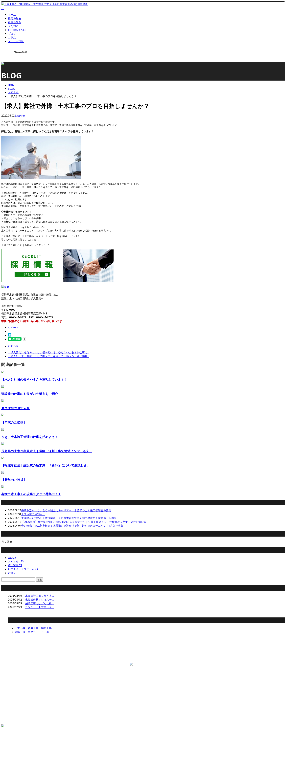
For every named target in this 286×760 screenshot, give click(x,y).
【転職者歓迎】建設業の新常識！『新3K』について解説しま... (45, 465)
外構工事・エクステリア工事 (32, 632)
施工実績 (15, 565)
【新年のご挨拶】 (13, 480)
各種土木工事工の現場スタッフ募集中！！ (31, 494)
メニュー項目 (16, 41)
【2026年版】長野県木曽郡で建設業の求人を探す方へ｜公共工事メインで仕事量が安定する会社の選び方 (83, 522)
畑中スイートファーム (23, 569)
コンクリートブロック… (39, 607)
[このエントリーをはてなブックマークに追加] (9, 335)
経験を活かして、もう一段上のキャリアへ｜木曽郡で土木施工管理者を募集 (66, 510)
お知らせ (20, 115)
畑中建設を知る (17, 30)
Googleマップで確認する (17, 681)
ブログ (12, 33)
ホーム (12, 14)
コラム (12, 37)
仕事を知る (14, 22)
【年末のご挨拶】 (13, 422)
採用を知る (14, 18)
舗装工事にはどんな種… (39, 603)
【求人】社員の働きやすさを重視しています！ (34, 379)
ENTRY (12, 64)
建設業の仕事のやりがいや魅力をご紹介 (29, 394)
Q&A (12, 558)
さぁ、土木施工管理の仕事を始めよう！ (29, 437)
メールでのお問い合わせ (91, 659)
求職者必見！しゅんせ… (39, 599)
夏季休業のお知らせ (15, 408)
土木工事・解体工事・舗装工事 (33, 628)
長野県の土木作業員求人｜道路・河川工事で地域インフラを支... (46, 451)
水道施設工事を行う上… (39, 596)
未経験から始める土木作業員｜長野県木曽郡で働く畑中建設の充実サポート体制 (69, 518)
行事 (11, 573)
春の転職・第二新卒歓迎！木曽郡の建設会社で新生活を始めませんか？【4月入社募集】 (73, 525)
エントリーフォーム (20, 716)
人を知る (13, 26)
